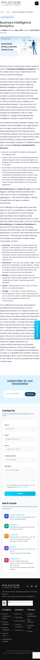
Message (8, 466)
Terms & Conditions (19, 625)
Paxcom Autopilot (5, 623)
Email (7, 435)
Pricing (29, 631)
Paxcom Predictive (6, 629)
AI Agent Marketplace (32, 615)
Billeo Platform (30, 621)
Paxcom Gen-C (5, 634)
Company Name (10, 456)
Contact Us (19, 630)
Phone (7, 445)
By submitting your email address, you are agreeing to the (21, 486)
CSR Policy (18, 617)
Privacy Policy (20, 621)
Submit (20, 494)
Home (2, 12)
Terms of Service (22, 487)
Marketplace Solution (7, 640)
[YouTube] (31, 586)
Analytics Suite (30, 626)
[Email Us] (27, 586)
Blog (8, 12)
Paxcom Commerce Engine (6, 616)
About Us (18, 614)
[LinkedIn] (36, 586)
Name (7, 425)
